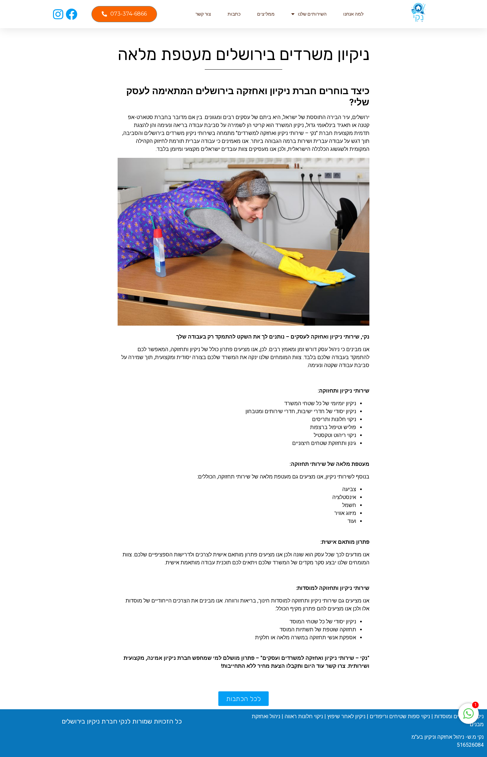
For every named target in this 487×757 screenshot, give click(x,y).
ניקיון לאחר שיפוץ (346, 716)
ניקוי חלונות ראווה (304, 716)
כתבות (234, 14)
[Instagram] (58, 14)
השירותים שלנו (312, 14)
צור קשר (203, 14)
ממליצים (266, 14)
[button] (124, 14)
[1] (468, 717)
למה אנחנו (353, 14)
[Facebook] (71, 14)
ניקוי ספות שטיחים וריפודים (400, 716)
